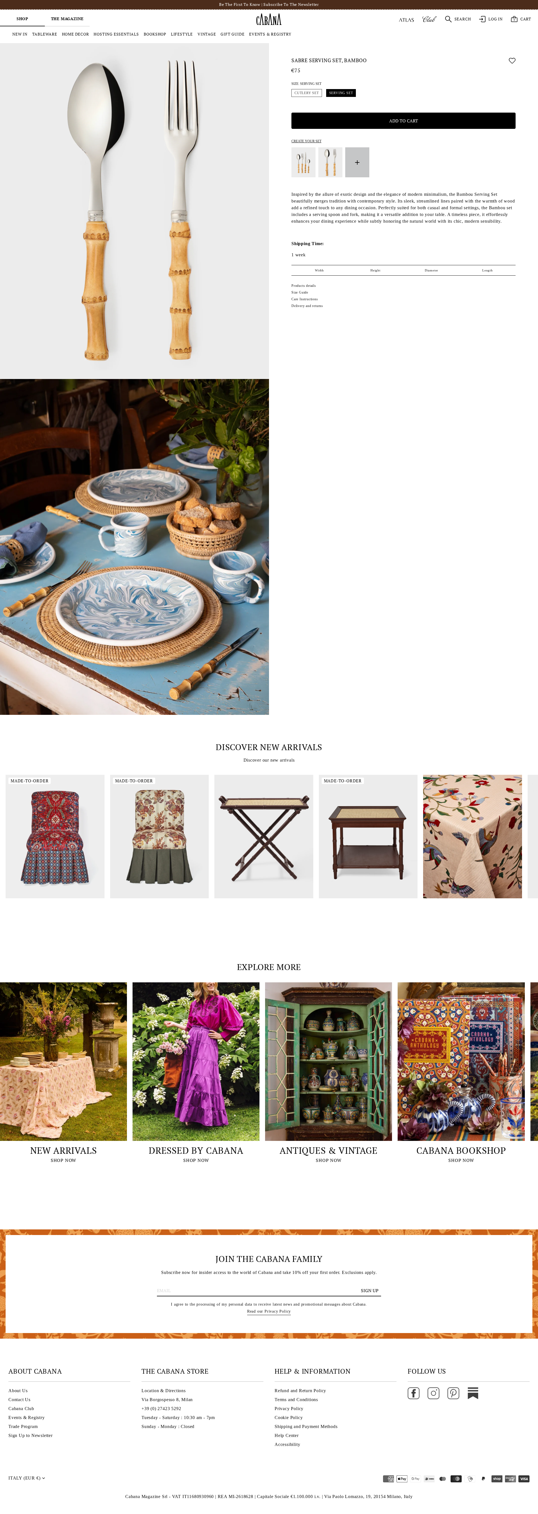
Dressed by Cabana (196, 1150)
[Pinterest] (453, 1392)
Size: (306, 84)
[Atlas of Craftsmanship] (406, 19)
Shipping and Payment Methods (306, 1426)
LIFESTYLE (182, 34)
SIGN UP (370, 1290)
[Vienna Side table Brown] (368, 836)
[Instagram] (433, 1392)
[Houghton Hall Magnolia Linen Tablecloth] (472, 836)
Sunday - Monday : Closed (168, 1426)
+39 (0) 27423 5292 (161, 1408)
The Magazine (67, 18)
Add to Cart (403, 121)
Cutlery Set (306, 93)
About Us (17, 1390)
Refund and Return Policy (300, 1390)
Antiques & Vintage (328, 1150)
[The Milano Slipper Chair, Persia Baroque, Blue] (55, 836)
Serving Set (341, 93)
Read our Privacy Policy (269, 1311)
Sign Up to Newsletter (30, 1435)
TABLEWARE (44, 34)
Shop (22, 18)
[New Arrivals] (63, 1061)
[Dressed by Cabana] (196, 1061)
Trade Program (23, 1426)
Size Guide (299, 292)
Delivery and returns (307, 306)
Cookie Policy (289, 1417)
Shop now (63, 1160)
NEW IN (19, 34)
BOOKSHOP (155, 34)
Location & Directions (164, 1390)
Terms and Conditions (296, 1399)
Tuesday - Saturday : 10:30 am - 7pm (178, 1417)
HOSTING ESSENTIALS (116, 34)
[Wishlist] (512, 61)
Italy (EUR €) (24, 1478)
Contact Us (19, 1399)
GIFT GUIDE (232, 34)
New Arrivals (63, 1150)
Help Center (287, 1435)
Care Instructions (304, 299)
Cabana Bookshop (461, 1150)
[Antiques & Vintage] (328, 1061)
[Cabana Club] (429, 19)
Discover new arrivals (269, 747)
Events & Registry (26, 1417)
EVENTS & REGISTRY (270, 34)
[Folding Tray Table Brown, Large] (263, 836)
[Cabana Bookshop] (461, 1061)
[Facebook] (413, 1392)
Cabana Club (21, 1408)
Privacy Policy (289, 1408)
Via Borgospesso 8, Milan (167, 1399)
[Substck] (473, 1392)
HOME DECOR (75, 34)
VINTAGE (207, 34)
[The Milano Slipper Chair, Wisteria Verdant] (159, 836)
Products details (303, 286)
